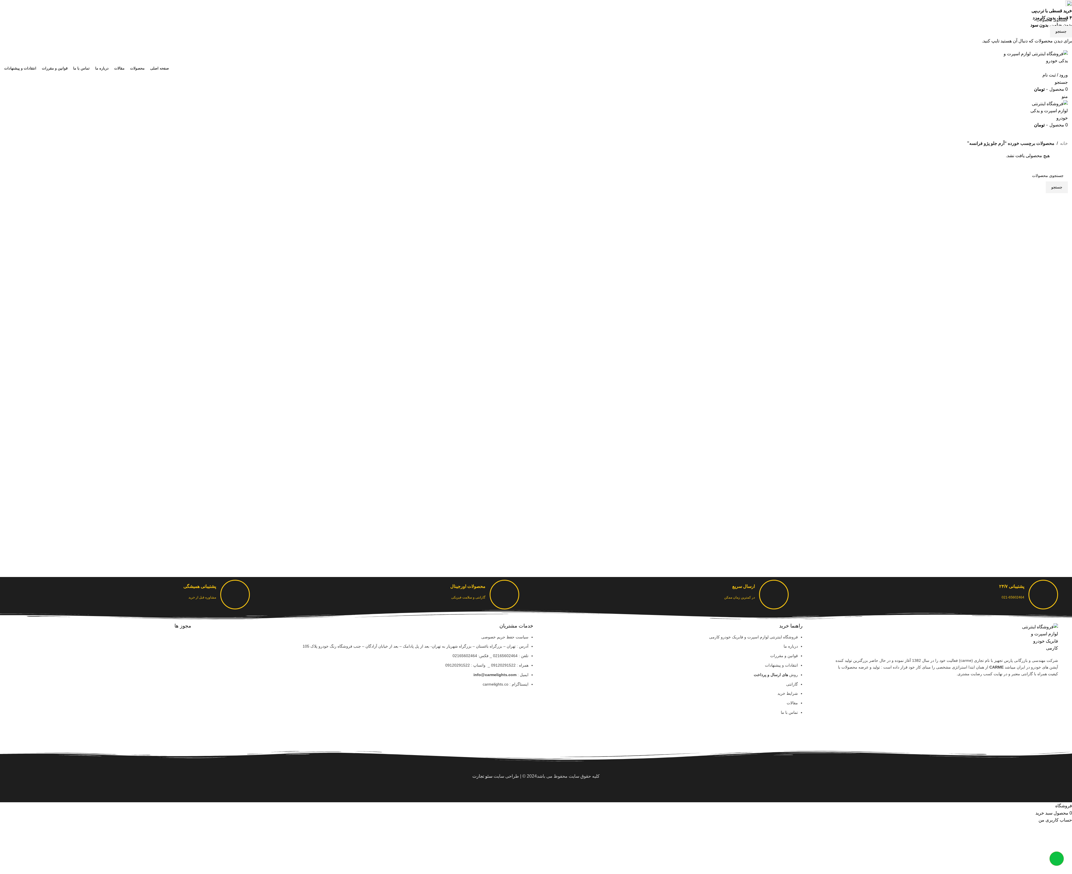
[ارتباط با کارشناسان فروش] (1057, 859)
